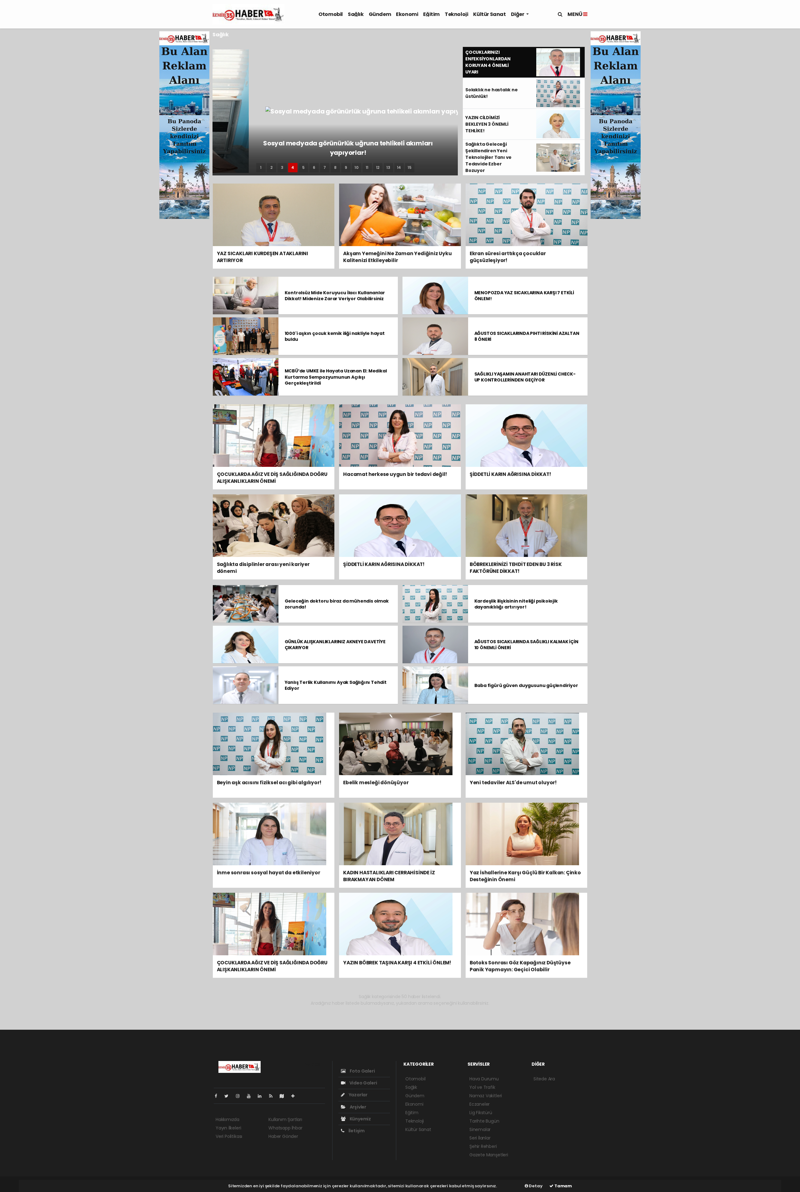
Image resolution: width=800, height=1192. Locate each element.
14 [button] (399, 167)
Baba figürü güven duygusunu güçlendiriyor (526, 685)
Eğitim (431, 14)
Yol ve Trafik (482, 1087)
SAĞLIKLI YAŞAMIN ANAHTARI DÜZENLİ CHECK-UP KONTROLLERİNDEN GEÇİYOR (525, 377)
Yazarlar (358, 1095)
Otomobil (330, 14)
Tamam (562, 1186)
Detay (535, 1186)
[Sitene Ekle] (295, 1096)
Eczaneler (479, 1104)
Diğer (518, 14)
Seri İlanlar (480, 1138)
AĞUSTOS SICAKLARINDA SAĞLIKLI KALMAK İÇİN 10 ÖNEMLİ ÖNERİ (526, 645)
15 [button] (410, 167)
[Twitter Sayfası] (228, 1096)
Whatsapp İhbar (285, 1128)
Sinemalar (480, 1129)
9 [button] (346, 167)
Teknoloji (456, 14)
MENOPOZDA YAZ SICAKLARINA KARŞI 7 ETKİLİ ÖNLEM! (524, 296)
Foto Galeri (362, 1071)
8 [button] (335, 167)
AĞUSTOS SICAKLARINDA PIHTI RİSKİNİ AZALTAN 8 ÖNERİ (526, 336)
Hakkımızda (227, 1119)
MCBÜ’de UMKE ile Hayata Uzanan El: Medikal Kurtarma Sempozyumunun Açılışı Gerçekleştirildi (336, 377)
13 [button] (388, 167)
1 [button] (261, 167)
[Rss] (273, 1096)
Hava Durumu (484, 1079)
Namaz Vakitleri (485, 1096)
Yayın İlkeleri (228, 1128)
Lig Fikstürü (480, 1112)
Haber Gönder (283, 1136)
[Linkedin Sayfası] (262, 1096)
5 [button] (303, 167)
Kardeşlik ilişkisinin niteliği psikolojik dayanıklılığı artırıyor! (516, 604)
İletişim (356, 1131)
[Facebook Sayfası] (218, 1096)
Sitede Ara (544, 1079)
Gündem (380, 14)
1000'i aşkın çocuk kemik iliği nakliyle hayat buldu (335, 336)
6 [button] (314, 167)
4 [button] (292, 167)
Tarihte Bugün (484, 1121)
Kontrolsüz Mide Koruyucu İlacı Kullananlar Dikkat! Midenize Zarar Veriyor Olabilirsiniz (335, 296)
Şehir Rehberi (483, 1146)
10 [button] (356, 167)
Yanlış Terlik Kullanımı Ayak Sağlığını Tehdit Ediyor (336, 685)
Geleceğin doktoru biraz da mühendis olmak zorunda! (337, 604)
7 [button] (324, 167)
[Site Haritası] (284, 1096)
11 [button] (367, 167)
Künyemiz (360, 1119)
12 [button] (378, 167)
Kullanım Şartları (285, 1119)
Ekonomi (407, 14)
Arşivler (357, 1107)
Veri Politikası (229, 1136)
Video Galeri (362, 1083)
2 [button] (271, 167)
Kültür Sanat (489, 14)
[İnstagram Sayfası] (240, 1096)
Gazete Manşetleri (488, 1155)
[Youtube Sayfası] (251, 1096)
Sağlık (356, 14)
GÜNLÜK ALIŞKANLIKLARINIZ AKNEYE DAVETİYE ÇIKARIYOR (335, 645)
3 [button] (282, 167)
